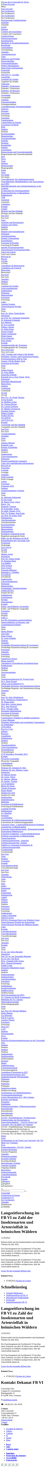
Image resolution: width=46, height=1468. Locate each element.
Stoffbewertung (7, 990)
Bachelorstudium (8, 134)
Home (3, 170)
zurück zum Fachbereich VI (12, 684)
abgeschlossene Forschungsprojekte (15, 250)
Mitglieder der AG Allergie (12, 1000)
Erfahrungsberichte (8, 1172)
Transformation (7, 120)
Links (3, 927)
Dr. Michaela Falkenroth (11, 497)
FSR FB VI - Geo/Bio (10, 75)
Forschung (5, 113)
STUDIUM (5, 418)
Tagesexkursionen (8, 838)
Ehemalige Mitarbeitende (11, 381)
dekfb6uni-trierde (10, 1400)
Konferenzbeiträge (8, 988)
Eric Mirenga (6, 322)
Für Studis (5, 175)
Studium (4, 129)
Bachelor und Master (9, 1100)
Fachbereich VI (7, 1198)
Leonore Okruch (7, 1020)
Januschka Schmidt (8, 375)
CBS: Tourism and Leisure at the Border (17, 354)
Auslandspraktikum (9, 1174)
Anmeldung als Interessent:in (12, 266)
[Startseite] (15, 2)
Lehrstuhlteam (7, 763)
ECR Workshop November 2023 (14, 754)
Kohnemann (6, 893)
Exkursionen (6, 150)
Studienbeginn (7, 1054)
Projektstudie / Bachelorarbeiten (14, 588)
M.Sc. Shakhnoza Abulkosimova (14, 700)
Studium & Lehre (8, 793)
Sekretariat (5, 316)
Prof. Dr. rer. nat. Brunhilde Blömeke (16, 956)
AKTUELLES (7, 420)
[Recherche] (26, 1191)
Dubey (4, 886)
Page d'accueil (7, 9)
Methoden (5, 802)
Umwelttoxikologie (9, 931)
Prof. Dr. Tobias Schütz (10, 559)
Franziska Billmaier (9, 570)
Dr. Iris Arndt (6, 500)
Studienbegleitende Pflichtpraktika (15, 1077)
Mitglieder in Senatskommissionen (15, 43)
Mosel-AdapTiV (7, 661)
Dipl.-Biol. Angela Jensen (11, 704)
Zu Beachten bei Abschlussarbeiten (15, 191)
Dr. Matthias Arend (8, 402)
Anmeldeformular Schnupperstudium (16, 107)
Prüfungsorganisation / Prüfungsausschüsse (18, 1106)
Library (9, 1431)
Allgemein (5, 84)
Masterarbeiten (7, 295)
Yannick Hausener (8, 788)
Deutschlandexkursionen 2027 (13, 1075)
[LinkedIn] (17, 1466)
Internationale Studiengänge (17, 1298)
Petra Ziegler (6, 341)
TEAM (4, 393)
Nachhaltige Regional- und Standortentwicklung (20, 686)
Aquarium (5, 200)
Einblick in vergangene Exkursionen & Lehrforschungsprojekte (16, 846)
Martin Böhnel (7, 631)
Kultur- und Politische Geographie (15, 606)
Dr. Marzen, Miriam (9, 779)
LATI (3, 1029)
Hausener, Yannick (8, 506)
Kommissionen (7, 41)
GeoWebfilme (6, 818)
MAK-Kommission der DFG (13, 995)
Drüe (3, 884)
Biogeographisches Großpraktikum (15, 193)
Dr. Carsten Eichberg (9, 406)
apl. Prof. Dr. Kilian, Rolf (11, 516)
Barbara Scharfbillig (9, 447)
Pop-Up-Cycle (7, 729)
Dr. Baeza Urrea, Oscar (10, 502)
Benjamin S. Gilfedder (10, 572)
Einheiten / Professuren (10, 86)
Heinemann (5, 888)
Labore (4, 481)
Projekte (4, 600)
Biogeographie (7, 166)
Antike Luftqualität (8, 915)
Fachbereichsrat (7, 36)
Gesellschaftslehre (8, 434)
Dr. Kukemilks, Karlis (10, 509)
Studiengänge (6, 291)
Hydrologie (5, 543)
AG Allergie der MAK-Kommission (15, 997)
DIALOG (5, 1027)
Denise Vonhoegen (8, 334)
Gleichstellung (7, 47)
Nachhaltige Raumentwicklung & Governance (19, 645)
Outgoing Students (8, 1165)
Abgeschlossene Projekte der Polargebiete (18, 922)
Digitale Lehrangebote (10, 238)
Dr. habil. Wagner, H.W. (11, 511)
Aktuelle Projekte (8, 304)
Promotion (5, 1102)
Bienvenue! (5, 270)
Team (3, 57)
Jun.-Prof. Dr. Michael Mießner (13, 1011)
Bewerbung (5, 1170)
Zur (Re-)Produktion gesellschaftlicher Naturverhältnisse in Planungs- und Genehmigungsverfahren (16, 622)
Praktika (4, 147)
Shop (8, 1440)
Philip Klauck (6, 336)
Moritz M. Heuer (8, 786)
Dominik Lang (7, 445)
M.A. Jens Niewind (9, 706)
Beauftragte (5, 45)
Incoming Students (8, 1159)
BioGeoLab (6, 257)
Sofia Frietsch (6, 566)
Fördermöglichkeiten (9, 63)
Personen (4, 111)
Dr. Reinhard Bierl (8, 561)
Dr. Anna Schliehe (8, 638)
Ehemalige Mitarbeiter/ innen (12, 968)
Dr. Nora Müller (7, 372)
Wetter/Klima (6, 877)
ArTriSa (4, 261)
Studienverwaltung (8, 1088)
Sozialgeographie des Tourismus (14, 345)
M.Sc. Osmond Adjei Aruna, (12, 961)
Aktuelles (5, 22)
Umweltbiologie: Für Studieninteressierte (17, 179)
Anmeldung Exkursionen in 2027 (14, 1072)
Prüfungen (5, 234)
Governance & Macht (10, 125)
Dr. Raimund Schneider (10, 320)
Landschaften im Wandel (11, 122)
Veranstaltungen (7, 750)
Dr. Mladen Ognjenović (10, 409)
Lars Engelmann (7, 784)
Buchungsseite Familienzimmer (13, 20)
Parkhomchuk (6, 895)
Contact (4, 1422)
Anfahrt (4, 209)
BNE (3, 127)
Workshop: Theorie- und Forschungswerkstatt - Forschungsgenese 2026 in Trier (20, 357)
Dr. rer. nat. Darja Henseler (12, 952)
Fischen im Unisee (23, 1281)
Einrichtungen (6, 241)
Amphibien (5, 204)
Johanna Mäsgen (8, 443)
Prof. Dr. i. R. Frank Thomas (12, 397)
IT (7, 1436)
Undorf (4, 897)
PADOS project (7, 918)
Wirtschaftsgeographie (10, 1002)
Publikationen (6, 195)
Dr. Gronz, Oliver (8, 777)
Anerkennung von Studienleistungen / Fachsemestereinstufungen (16, 1094)
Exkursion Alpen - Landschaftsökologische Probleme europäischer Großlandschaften (22, 826)
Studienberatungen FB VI (16, 1302)
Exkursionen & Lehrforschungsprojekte (17, 820)
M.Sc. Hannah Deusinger (11, 963)
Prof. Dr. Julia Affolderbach (12, 697)
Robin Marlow (7, 1013)
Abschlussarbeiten (8, 138)
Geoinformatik (7, 850)
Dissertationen (7, 527)
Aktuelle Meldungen (14, 1293)
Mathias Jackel (7, 554)
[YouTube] (10, 1466)
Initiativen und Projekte (10, 59)
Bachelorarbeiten (8, 525)
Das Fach (5, 216)
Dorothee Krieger (8, 411)
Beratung (4, 143)
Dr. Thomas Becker (9, 404)
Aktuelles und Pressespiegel (12, 222)
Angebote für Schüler (9, 79)
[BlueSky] (6, 1466)
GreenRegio (6, 736)
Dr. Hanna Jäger (7, 702)
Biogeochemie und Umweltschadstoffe (16, 152)
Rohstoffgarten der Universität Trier (15, 541)
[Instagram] (14, 1466)
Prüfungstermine (7, 975)
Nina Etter (5, 634)
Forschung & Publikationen (12, 804)
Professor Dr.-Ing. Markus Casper (14, 770)
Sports (8, 1438)
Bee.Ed (4, 259)
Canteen (9, 1433)
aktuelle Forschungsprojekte (12, 247)
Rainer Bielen (6, 790)
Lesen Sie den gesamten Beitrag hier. (16, 1271)
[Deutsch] (5, 1181)
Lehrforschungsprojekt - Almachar (15, 840)
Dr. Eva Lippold (7, 325)
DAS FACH (6, 547)
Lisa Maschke (6, 1015)
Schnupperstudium (8, 102)
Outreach (4, 109)
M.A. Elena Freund (9, 681)
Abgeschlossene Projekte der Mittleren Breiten (19, 925)
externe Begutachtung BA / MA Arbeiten (17, 1097)
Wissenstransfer (7, 1034)
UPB (3, 197)
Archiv (4, 27)
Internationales (7, 1109)
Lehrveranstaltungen (9, 288)
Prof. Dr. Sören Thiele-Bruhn (13, 313)
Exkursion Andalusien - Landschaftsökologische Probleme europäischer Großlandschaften (20, 835)
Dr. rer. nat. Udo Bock (10, 959)
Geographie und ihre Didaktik (13, 425)
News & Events (7, 350)
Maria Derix (6, 384)
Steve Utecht (6, 568)
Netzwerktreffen (7, 61)
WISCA (4, 618)
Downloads (5, 1177)
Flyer (3, 1145)
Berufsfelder (6, 145)
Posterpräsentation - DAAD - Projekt (16, 1147)
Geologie (4, 470)
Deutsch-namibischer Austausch (14, 461)
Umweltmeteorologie (9, 865)
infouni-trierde (7, 1420)
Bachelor (4, 1061)
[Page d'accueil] (8, 4)
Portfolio (4, 141)
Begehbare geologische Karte (13, 534)
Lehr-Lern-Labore (8, 252)
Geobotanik (5, 388)
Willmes (4, 900)
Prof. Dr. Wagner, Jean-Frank (13, 513)
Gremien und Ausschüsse (11, 32)
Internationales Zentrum (10, 1163)
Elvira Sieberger (7, 338)
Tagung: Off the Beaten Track (13, 361)
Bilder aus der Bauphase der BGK (15, 538)
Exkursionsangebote (9, 1068)
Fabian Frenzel (7, 370)
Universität (5, 1193)
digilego (4, 731)
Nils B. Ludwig (7, 1018)
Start (3, 157)
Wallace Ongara (7, 327)
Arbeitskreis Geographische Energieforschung (19, 663)
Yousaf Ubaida (7, 331)
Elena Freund (6, 636)
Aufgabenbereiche (8, 54)
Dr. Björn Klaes (7, 329)
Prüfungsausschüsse (9, 38)
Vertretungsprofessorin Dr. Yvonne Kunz (17, 679)
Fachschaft (5, 70)
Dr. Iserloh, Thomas (9, 781)
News (3, 159)
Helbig (4, 890)
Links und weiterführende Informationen (17, 463)
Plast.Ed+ (5, 734)
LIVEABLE (6, 727)
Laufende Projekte (8, 809)
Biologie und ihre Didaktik (12, 211)
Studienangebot (7, 977)
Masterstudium (7, 136)
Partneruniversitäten (9, 1156)
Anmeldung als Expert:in (11, 268)
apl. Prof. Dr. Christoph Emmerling (15, 318)
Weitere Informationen (10, 66)
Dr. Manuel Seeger (8, 775)
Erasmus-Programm (9, 1149)
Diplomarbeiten (7, 531)
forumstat (5, 815)
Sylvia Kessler (7, 400)
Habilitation (5, 1104)
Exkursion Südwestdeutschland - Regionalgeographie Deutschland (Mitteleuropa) (22, 830)
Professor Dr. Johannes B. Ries (13, 768)
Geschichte (5, 77)
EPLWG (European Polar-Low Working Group (20, 920)
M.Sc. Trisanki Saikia (9, 709)
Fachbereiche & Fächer (10, 1195)
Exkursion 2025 (7, 486)
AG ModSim (6, 813)
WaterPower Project (9, 659)
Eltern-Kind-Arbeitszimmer (12, 68)
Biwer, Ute (5, 504)
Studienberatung (7, 800)
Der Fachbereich (7, 11)
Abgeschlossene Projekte (11, 306)
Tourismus (5, 118)
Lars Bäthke (6, 563)
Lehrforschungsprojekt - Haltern (14, 843)
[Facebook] (3, 1466)
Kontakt (4, 207)
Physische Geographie (10, 759)
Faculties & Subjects (14, 1429)
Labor (3, 302)
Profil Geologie (7, 477)
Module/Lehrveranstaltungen (12, 232)
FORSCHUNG (7, 416)
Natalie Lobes (6, 965)
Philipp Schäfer (7, 413)
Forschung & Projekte (10, 243)
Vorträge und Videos (9, 225)
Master (4, 1063)
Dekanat (4, 29)
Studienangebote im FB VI (17, 1295)
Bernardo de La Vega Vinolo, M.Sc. (15, 377)
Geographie (5, 95)
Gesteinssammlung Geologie (12, 491)
